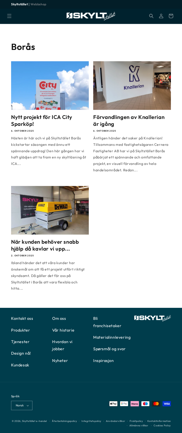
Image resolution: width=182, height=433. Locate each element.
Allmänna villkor (138, 425)
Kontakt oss (22, 318)
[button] (9, 16)
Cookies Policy (162, 425)
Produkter (20, 330)
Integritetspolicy (91, 421)
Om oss (59, 318)
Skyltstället (19, 4)
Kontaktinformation (159, 421)
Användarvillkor (115, 421)
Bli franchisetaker (107, 322)
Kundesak (20, 365)
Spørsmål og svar (109, 348)
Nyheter (60, 360)
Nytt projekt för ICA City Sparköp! (41, 120)
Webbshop (38, 4)
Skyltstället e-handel (34, 421)
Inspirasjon (103, 360)
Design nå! (21, 353)
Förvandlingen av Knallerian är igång (128, 120)
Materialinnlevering (112, 337)
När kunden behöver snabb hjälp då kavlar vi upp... (45, 245)
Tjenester (20, 341)
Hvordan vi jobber (62, 345)
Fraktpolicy (136, 421)
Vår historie (63, 330)
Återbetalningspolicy (64, 421)
